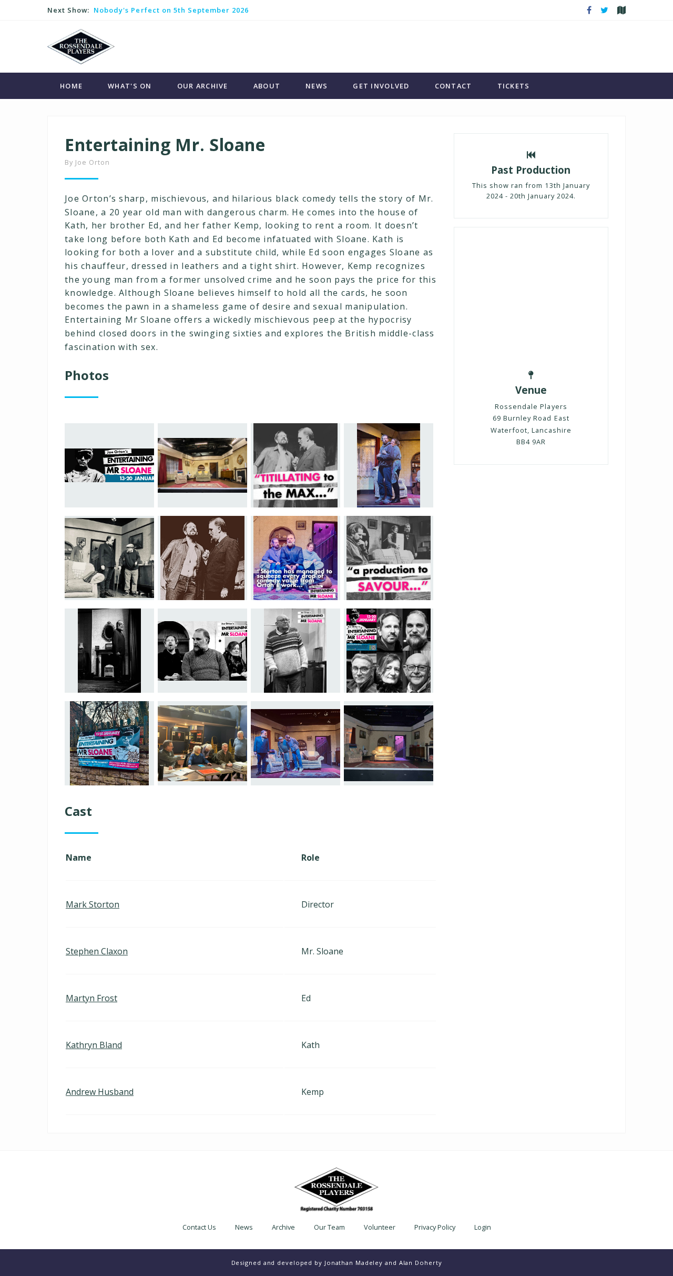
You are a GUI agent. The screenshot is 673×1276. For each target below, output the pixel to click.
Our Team (329, 1227)
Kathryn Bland (94, 1045)
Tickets (513, 86)
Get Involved (381, 86)
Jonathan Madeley (353, 1263)
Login (482, 1227)
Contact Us (199, 1227)
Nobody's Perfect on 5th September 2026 (171, 10)
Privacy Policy (434, 1227)
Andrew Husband (100, 1092)
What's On (130, 86)
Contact (453, 86)
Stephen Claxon (97, 951)
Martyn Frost (91, 998)
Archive (283, 1227)
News (316, 86)
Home (71, 86)
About (266, 86)
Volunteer (379, 1227)
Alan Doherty (420, 1263)
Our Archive (202, 86)
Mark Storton (92, 904)
